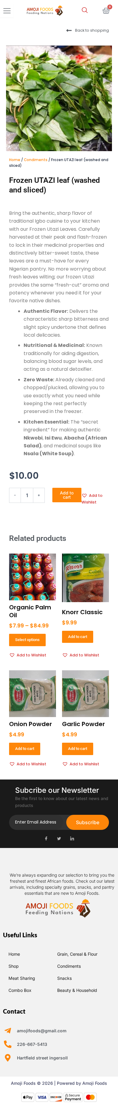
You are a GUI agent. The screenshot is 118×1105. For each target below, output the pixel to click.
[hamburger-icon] (7, 11)
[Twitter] (59, 838)
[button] (85, 11)
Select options (27, 639)
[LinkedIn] (72, 838)
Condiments (36, 159)
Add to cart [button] (77, 636)
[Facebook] (46, 838)
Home (14, 159)
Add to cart (67, 495)
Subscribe (87, 822)
